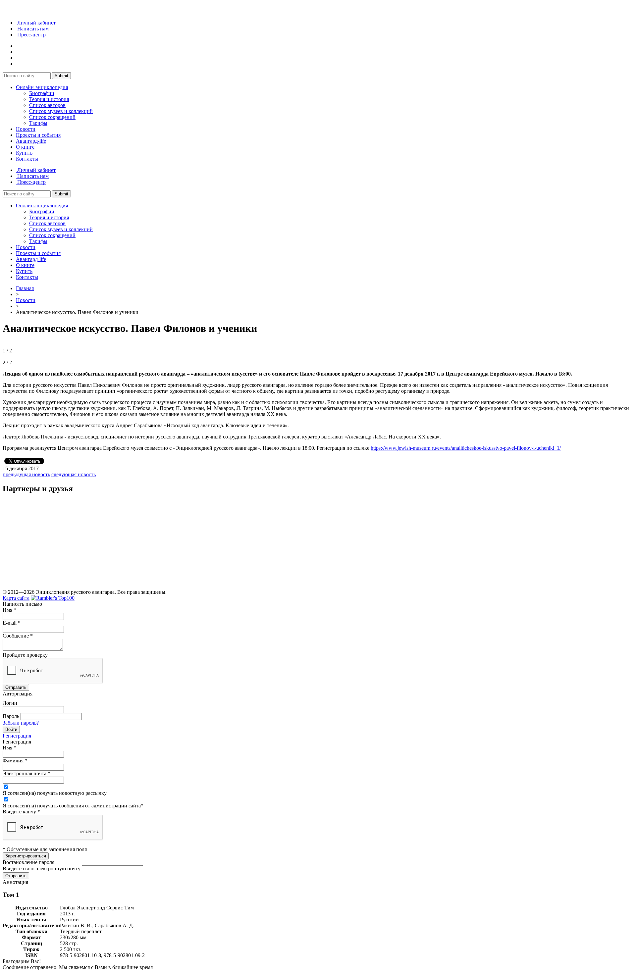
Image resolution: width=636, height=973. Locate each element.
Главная (25, 288)
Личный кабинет (36, 23)
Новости (25, 129)
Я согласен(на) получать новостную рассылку (55, 793)
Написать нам (32, 28)
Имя (9, 610)
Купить (24, 153)
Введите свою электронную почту (41, 868)
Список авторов (47, 105)
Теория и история (49, 99)
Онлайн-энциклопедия (42, 87)
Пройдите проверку (25, 655)
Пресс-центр (31, 34)
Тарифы (38, 123)
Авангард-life (31, 141)
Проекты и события (38, 135)
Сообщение (18, 636)
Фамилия (15, 760)
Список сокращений (52, 117)
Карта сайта (16, 598)
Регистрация (17, 736)
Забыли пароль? (21, 723)
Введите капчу (21, 811)
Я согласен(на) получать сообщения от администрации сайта (73, 805)
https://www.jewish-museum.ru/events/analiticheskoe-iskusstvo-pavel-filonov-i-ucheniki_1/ (466, 448)
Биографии (41, 93)
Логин (10, 703)
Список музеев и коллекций (61, 111)
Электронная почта (26, 773)
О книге (25, 147)
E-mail (12, 623)
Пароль (11, 716)
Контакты (27, 159)
